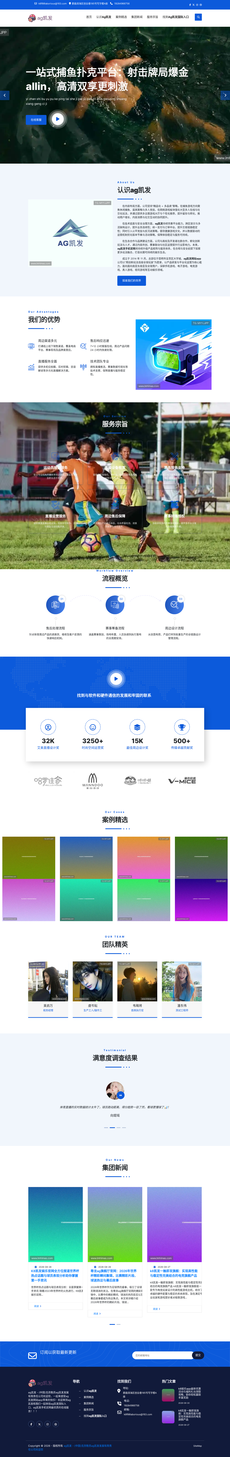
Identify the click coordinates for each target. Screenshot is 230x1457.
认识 (103, 17)
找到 (176, 17)
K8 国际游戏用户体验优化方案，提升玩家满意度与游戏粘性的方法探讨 (174, 1284)
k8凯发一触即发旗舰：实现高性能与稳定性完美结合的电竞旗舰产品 (114, 1282)
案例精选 (121, 17)
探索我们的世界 (131, 280)
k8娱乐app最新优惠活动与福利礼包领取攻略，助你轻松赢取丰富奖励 (189, 1402)
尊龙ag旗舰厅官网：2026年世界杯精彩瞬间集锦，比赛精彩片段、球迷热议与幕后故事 (54, 1284)
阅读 (36, 1322)
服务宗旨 (152, 17)
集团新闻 (137, 17)
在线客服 (36, 119)
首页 (89, 17)
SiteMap (197, 1454)
